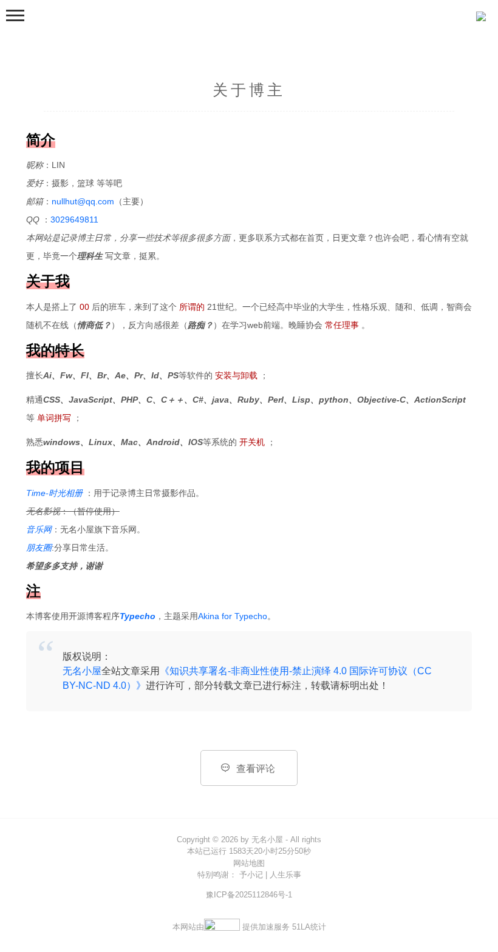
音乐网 (39, 529)
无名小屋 (82, 671)
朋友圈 (39, 547)
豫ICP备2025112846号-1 (249, 894)
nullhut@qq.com (83, 201)
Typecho (137, 616)
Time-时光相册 (55, 493)
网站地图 (249, 863)
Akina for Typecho (232, 616)
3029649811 (74, 219)
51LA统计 (309, 926)
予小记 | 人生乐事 (269, 874)
